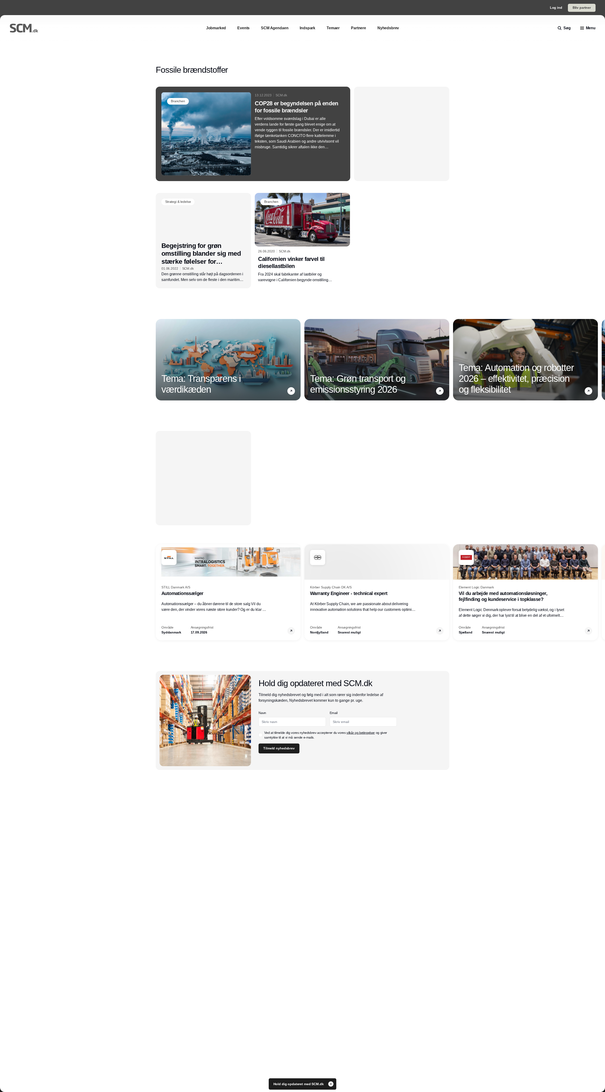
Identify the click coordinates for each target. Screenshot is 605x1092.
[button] (291, 391)
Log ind (556, 7)
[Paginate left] (159, 359)
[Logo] (23, 28)
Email (333, 713)
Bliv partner (582, 7)
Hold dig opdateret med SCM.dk (299, 1084)
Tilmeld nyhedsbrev (278, 748)
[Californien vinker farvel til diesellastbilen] (302, 238)
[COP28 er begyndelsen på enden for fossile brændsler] (253, 134)
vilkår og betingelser (360, 733)
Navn (262, 713)
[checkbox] (260, 735)
